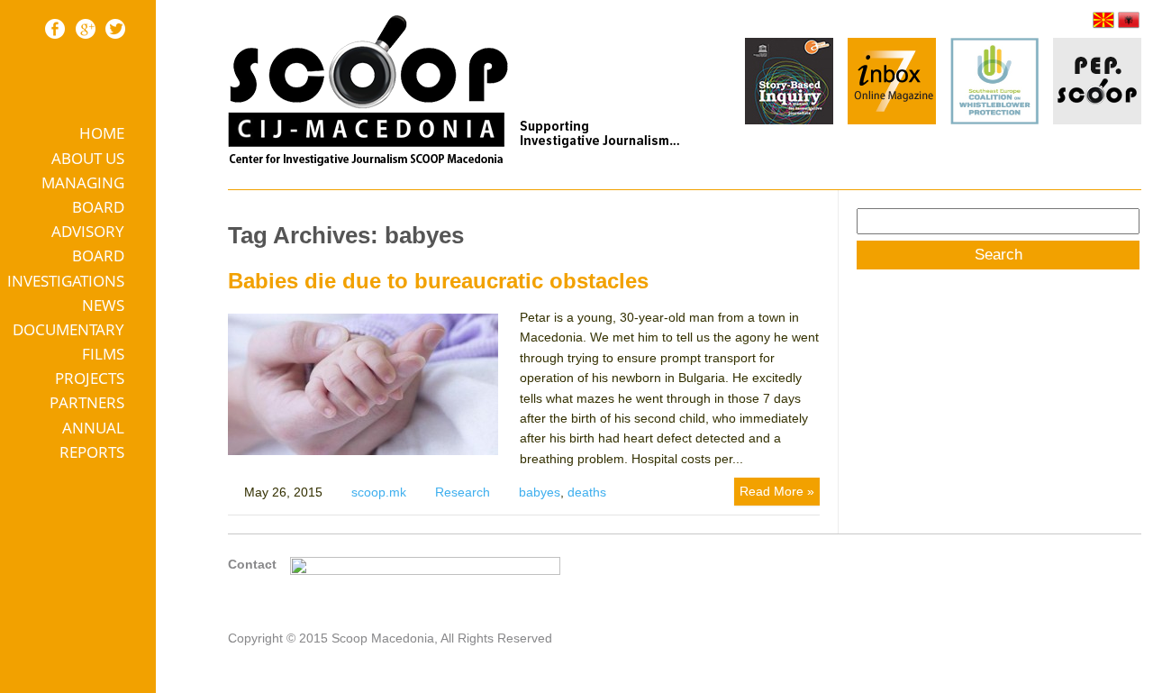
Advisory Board (87, 243)
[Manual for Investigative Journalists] (789, 84)
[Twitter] (115, 29)
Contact (252, 564)
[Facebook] (55, 29)
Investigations (65, 280)
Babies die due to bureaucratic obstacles (438, 281)
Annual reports (91, 439)
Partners (87, 402)
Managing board (82, 194)
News (103, 305)
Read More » (777, 491)
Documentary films (68, 341)
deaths (586, 492)
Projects (89, 378)
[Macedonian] (1103, 20)
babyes (539, 492)
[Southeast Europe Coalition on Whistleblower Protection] (994, 84)
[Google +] (85, 29)
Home (101, 133)
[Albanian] (1128, 20)
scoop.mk (378, 492)
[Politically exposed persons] (1097, 120)
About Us (87, 158)
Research (462, 492)
